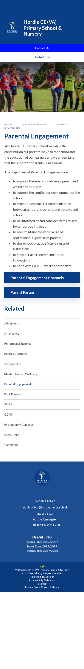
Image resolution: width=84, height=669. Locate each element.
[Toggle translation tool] (64, 6)
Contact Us (42, 48)
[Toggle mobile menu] (75, 6)
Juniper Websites (53, 573)
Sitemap (42, 583)
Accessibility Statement (42, 580)
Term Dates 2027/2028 (42, 550)
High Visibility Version (42, 576)
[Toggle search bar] (53, 6)
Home (8, 124)
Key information (34, 124)
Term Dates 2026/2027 (42, 542)
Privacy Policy (32, 587)
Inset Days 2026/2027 (42, 546)
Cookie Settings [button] (50, 587)
